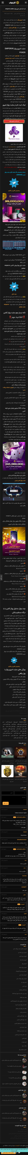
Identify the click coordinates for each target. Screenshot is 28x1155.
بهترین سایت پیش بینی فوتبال (20, 1136)
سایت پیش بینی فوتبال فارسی (21, 1023)
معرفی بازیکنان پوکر (23, 1050)
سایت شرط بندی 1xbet (22, 1031)
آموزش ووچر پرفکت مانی (21, 979)
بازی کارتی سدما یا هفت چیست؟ (14, 1072)
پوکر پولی (17, 56)
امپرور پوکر (20, 20)
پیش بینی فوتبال (23, 997)
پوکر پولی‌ (4, 729)
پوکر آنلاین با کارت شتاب (10, 726)
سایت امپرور (6, 731)
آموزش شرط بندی (23, 975)
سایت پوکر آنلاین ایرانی (18, 13)
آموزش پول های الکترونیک (21, 971)
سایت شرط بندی (23, 1027)
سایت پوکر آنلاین (17, 733)
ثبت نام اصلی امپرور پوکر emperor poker (15, 9)
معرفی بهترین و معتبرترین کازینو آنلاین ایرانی (18, 1134)
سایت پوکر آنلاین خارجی (22, 1020)
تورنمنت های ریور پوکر (22, 1131)
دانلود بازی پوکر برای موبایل (21, 1008)
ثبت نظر (6, 803)
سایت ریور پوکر (24, 1129)
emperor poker (19, 711)
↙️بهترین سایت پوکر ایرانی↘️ (8, 1153)
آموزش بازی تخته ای (22, 952)
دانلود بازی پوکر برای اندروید (21, 1005)
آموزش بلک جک (23, 960)
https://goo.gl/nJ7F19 (20, 826)
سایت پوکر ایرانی (12, 147)
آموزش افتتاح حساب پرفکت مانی (20, 949)
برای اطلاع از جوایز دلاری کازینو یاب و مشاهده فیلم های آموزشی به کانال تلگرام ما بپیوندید (14, 1150)
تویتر (19, 1152)
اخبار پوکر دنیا (24, 982)
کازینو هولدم (24, 1042)
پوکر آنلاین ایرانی (6, 724)
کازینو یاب (14, 2)
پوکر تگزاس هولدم (23, 990)
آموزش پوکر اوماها (23, 967)
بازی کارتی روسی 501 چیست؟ (15, 1078)
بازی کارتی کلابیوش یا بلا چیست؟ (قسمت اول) (11, 1084)
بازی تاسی (24, 986)
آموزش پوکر (24, 964)
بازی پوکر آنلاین (9, 722)
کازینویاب (25, 711)
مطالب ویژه (24, 1046)
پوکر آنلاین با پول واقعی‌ (21, 726)
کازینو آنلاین (24, 1038)
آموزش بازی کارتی (23, 956)
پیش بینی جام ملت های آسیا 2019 (19, 994)
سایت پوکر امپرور (22, 735)
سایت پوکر (24, 733)
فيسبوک (16, 1152)
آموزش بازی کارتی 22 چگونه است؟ (14, 1066)
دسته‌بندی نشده (23, 1012)
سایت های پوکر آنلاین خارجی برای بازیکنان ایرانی (11, 1060)
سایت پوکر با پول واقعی (18, 738)
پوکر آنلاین (13, 724)
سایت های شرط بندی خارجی (21, 1035)
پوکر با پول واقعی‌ (11, 729)
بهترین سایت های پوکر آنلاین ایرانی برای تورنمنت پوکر (12, 1101)
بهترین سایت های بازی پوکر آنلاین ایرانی (18, 1138)
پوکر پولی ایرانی (23, 731)
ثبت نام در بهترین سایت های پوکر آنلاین (19, 1001)
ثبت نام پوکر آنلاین (14, 731)
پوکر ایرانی (18, 729)
